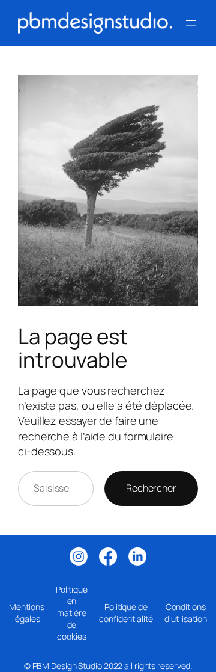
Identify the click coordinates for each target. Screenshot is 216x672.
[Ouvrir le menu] (191, 23)
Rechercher (151, 488)
